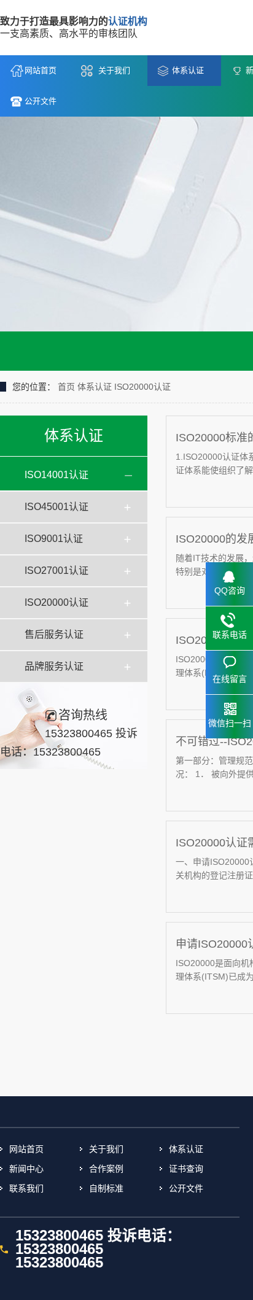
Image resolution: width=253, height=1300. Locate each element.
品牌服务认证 (54, 666)
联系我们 (26, 1188)
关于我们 (114, 70)
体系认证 (188, 70)
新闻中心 (26, 1169)
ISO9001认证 (54, 538)
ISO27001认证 (56, 570)
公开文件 (40, 101)
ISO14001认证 (56, 475)
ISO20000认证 (142, 387)
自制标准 (106, 1188)
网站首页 (40, 70)
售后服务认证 (54, 634)
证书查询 (186, 1169)
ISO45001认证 (56, 506)
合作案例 (106, 1169)
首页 (66, 387)
